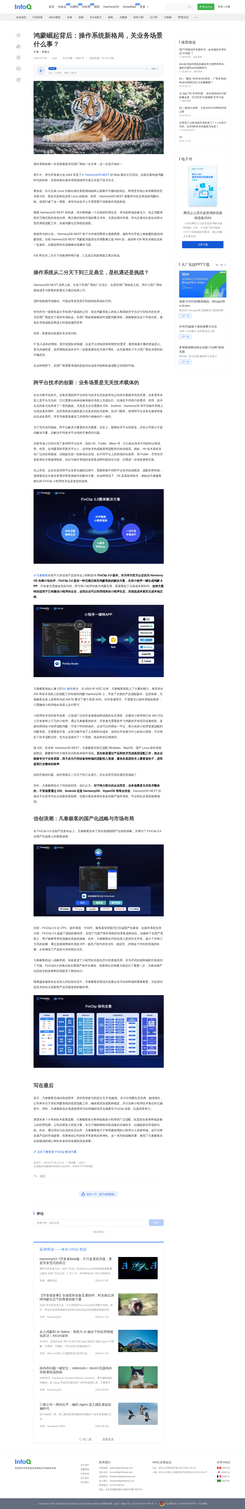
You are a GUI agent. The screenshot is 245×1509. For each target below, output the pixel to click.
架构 (42, 1176)
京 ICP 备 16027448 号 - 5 (144, 1503)
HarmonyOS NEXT (97, 175)
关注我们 (85, 1482)
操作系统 (197, 57)
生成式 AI (186, 71)
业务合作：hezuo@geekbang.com (116, 1472)
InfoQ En (226, 1468)
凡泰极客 (42, 575)
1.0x (155, 68)
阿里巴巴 (186, 57)
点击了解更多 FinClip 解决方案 (56, 1152)
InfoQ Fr (225, 1476)
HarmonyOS (188, 130)
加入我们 (85, 1478)
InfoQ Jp (226, 1472)
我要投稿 (85, 1469)
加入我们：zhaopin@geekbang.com (116, 1481)
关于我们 (85, 1465)
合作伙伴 (85, 1473)
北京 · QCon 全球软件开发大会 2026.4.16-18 (174, 1468)
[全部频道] (196, 17)
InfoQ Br (226, 1481)
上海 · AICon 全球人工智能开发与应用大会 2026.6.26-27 (179, 1472)
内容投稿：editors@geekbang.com (116, 1468)
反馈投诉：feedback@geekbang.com (117, 1476)
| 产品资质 (202, 1503)
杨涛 (69, 688)
